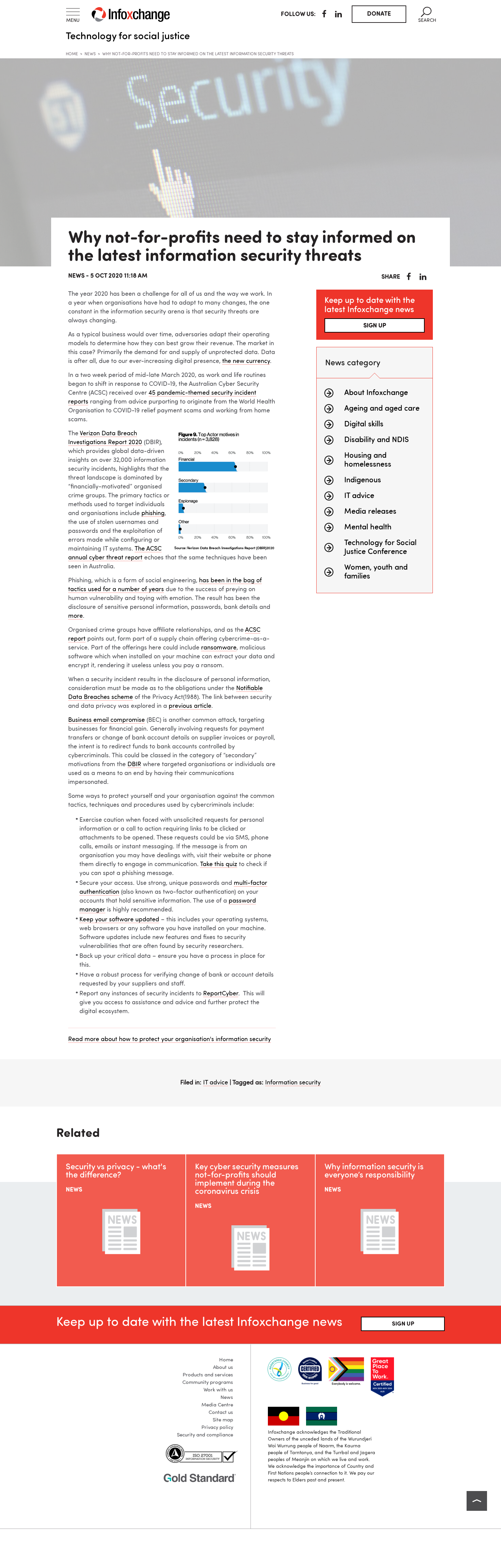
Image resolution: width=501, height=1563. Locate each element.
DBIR (134, 764)
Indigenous (362, 480)
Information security (293, 1083)
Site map (223, 1420)
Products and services (208, 1375)
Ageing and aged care (382, 408)
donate (379, 14)
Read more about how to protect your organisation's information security (169, 1039)
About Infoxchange (376, 393)
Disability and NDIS (376, 440)
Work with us (218, 1390)
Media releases (370, 511)
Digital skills (363, 424)
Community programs (207, 1382)
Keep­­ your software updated (119, 920)
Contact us (221, 1412)
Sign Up (403, 1324)
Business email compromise (106, 720)
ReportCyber (220, 994)
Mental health (368, 527)
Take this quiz (218, 864)
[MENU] (73, 12)
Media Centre (217, 1405)
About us (223, 1367)
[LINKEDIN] (338, 15)
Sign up (374, 326)
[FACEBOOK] (324, 15)
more (75, 616)
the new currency (246, 361)
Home (72, 54)
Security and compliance (205, 1435)
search (427, 15)
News (90, 54)
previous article (190, 706)
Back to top (477, 1501)
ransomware (219, 648)
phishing (153, 513)
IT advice (359, 496)
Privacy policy (217, 1427)
